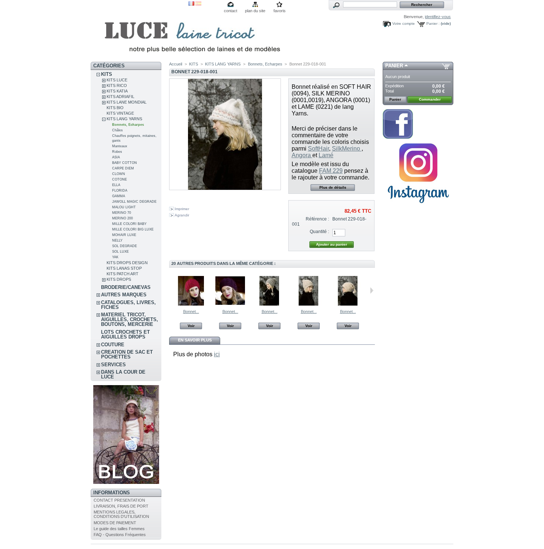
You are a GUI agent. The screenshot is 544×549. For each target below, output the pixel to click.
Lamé (326, 155)
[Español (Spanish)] (198, 4)
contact (230, 11)
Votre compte (403, 23)
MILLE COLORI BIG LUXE (133, 229)
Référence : (317, 219)
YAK (115, 257)
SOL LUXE (120, 251)
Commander (430, 99)
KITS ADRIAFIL (120, 96)
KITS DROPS (119, 279)
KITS (106, 74)
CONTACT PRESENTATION (119, 500)
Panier (394, 65)
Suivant (371, 290)
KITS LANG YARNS (124, 119)
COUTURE (112, 344)
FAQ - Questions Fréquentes (120, 534)
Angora (302, 155)
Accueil (175, 64)
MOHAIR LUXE (124, 235)
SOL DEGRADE (124, 246)
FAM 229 (331, 171)
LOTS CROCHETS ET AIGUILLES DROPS (125, 334)
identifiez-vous (438, 16)
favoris (279, 11)
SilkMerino (347, 148)
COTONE (119, 179)
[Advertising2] (398, 137)
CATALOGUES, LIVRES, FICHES (128, 305)
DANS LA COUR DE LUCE (123, 374)
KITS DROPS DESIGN (127, 262)
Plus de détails (332, 187)
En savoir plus (195, 340)
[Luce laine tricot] (139, 31)
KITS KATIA (117, 91)
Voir (191, 326)
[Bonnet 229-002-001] (348, 304)
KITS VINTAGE (120, 113)
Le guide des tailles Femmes (119, 528)
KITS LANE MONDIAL (127, 102)
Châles (117, 130)
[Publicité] (126, 482)
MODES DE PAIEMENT (115, 523)
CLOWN (118, 174)
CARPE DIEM (123, 168)
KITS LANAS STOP (124, 268)
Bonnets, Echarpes (128, 125)
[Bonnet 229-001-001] (308, 304)
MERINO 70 (121, 213)
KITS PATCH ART (122, 274)
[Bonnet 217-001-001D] (230, 304)
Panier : (433, 23)
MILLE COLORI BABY (129, 224)
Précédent (170, 290)
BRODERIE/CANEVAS (126, 287)
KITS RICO (117, 85)
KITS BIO (115, 107)
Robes (117, 152)
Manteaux (119, 146)
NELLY (117, 240)
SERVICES (113, 364)
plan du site (255, 11)
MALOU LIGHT (124, 207)
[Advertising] (418, 206)
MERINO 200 (122, 218)
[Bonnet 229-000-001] (269, 304)
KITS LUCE (117, 80)
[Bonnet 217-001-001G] (191, 304)
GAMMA (118, 196)
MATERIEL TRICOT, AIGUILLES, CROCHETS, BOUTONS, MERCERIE (129, 319)
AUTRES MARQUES (124, 294)
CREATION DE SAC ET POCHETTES (127, 354)
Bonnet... (191, 311)
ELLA (116, 185)
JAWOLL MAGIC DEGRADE (134, 201)
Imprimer (182, 209)
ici (217, 354)
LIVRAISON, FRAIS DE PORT (121, 506)
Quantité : (319, 231)
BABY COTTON (124, 163)
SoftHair (318, 148)
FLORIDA (119, 190)
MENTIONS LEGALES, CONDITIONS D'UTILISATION (121, 514)
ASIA (116, 157)
